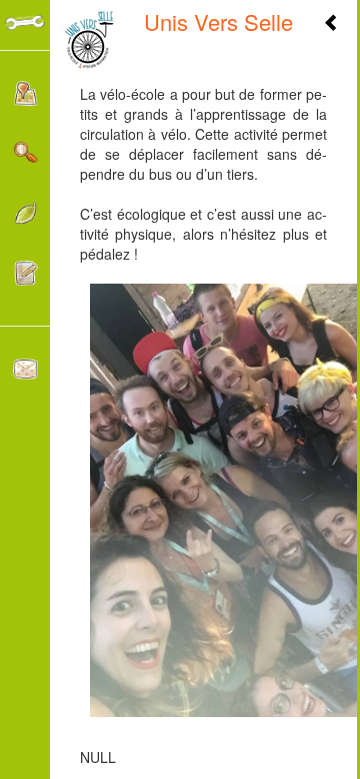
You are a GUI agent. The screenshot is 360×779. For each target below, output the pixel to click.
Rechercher (25, 158)
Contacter (25, 374)
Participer (25, 278)
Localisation (25, 98)
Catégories (25, 218)
